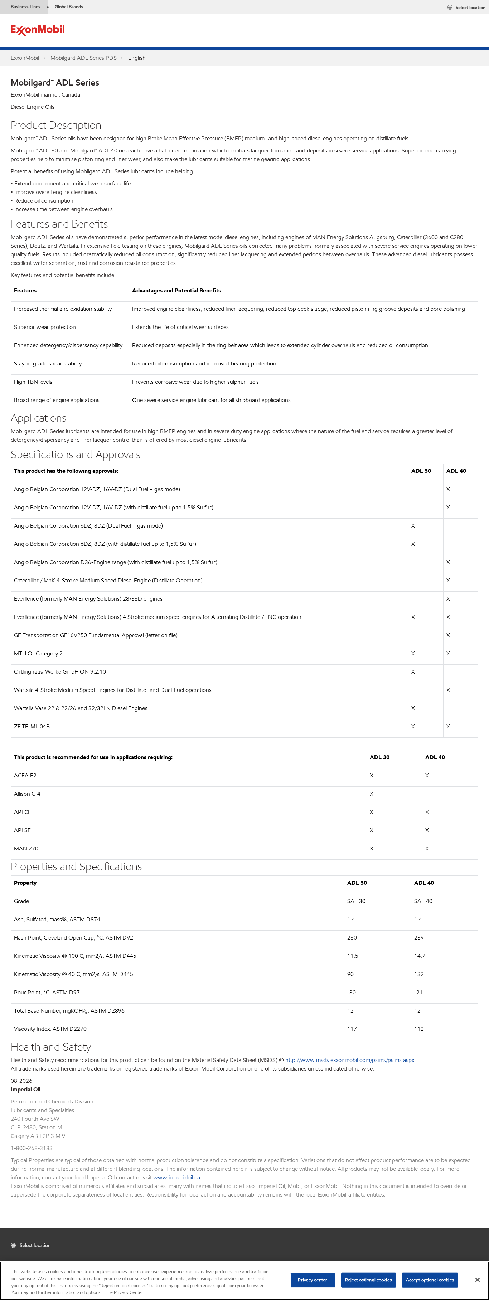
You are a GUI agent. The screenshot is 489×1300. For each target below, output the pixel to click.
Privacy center (312, 1280)
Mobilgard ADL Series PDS (83, 58)
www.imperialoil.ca (176, 1177)
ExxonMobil (25, 58)
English (137, 58)
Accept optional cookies (430, 1280)
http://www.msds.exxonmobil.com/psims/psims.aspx (349, 1060)
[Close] (477, 1279)
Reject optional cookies (368, 1280)
